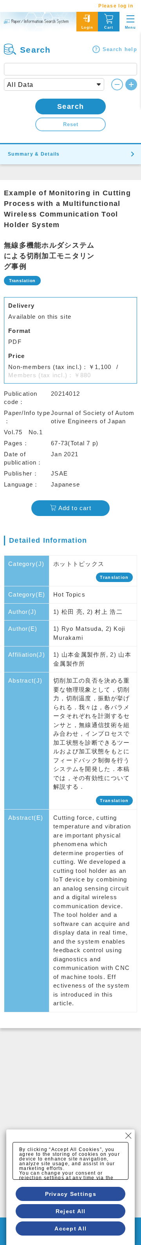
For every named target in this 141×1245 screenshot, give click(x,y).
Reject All (71, 1211)
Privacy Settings (70, 1194)
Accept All (70, 1228)
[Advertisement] (70, 1102)
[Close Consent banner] (128, 1135)
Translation (114, 577)
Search (70, 106)
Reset (70, 124)
